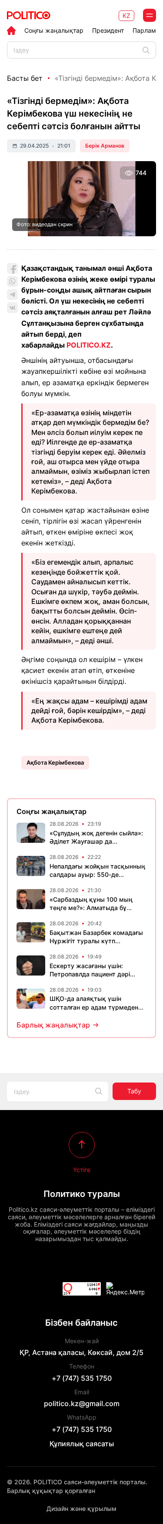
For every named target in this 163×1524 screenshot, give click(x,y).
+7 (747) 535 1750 (82, 1378)
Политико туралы (81, 1194)
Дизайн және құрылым (81, 1508)
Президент (108, 31)
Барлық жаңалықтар (53, 1024)
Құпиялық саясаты (82, 1443)
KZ (126, 15)
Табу (134, 1091)
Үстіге (81, 1169)
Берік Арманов (104, 145)
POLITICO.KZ (89, 345)
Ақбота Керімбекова (55, 762)
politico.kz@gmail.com (82, 1403)
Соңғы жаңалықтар (53, 31)
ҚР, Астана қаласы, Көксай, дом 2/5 (81, 1352)
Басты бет (25, 78)
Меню (149, 15)
